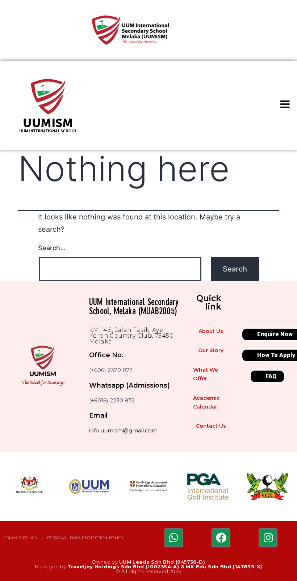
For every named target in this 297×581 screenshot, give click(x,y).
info (94, 430)
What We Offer (205, 374)
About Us (210, 331)
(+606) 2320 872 (111, 370)
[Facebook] (221, 537)
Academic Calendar (206, 402)
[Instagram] (268, 537)
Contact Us (211, 426)
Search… (52, 248)
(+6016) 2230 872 (112, 400)
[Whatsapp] (173, 537)
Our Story (210, 350)
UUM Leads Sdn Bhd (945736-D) (162, 562)
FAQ (271, 376)
